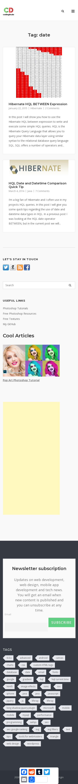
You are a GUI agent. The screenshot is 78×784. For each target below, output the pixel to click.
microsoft (48, 707)
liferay (35, 700)
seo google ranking (17, 729)
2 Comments (52, 108)
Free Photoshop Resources (19, 313)
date (27, 672)
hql (41, 679)
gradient (27, 679)
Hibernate (36, 108)
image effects (28, 686)
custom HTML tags (43, 665)
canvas (59, 657)
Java (29, 191)
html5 (10, 686)
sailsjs (33, 722)
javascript (53, 693)
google (10, 679)
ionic (46, 686)
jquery (10, 700)
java (25, 693)
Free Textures (11, 319)
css (23, 665)
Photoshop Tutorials (15, 308)
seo (47, 722)
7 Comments (42, 191)
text (68, 729)
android (43, 657)
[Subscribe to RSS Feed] (20, 269)
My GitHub (9, 324)
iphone (10, 693)
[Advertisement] (31, 458)
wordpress (33, 743)
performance (44, 715)
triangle (54, 736)
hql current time (60, 679)
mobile (66, 707)
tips (9, 736)
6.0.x (9, 657)
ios (58, 686)
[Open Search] (62, 11)
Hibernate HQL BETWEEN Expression (38, 104)
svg (37, 729)
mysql (26, 715)
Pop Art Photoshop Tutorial (21, 380)
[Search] (70, 285)
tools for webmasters (30, 736)
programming (14, 722)
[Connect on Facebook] (27, 269)
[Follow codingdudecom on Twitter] (6, 269)
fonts (55, 672)
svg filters (53, 729)
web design (13, 743)
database (12, 672)
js (22, 700)
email (41, 672)
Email (8, 614)
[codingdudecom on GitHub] (13, 269)
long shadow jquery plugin (21, 707)
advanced (25, 657)
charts (10, 665)
